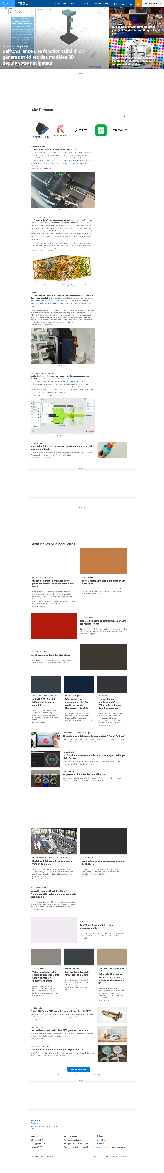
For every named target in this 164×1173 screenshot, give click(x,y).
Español (105, 1156)
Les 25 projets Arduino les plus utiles (50, 655)
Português (123, 1156)
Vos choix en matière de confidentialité (79, 1147)
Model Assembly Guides (71, 381)
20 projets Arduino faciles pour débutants (85, 774)
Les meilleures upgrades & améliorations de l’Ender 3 (103, 862)
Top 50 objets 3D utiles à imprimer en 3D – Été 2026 (103, 582)
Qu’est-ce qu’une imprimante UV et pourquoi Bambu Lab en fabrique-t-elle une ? (53, 583)
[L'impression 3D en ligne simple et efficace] (153, 3)
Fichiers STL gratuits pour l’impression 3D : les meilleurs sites (103, 622)
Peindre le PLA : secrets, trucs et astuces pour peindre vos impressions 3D (111, 979)
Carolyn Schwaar (38, 250)
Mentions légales (70, 1136)
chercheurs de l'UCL (58, 231)
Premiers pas (60, 3)
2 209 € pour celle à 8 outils (59, 303)
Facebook (103, 1136)
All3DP (86, 876)
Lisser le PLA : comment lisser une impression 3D (57, 1049)
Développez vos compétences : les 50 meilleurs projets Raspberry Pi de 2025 (76, 703)
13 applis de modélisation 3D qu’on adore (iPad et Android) (94, 736)
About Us (34, 1136)
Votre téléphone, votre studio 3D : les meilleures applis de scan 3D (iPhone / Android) (45, 976)
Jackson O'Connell (38, 1039)
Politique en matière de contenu (76, 1144)
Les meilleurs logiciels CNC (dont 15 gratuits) (77, 973)
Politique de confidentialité (74, 1140)
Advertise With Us (37, 1140)
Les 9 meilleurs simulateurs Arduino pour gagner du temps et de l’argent (94, 757)
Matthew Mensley (38, 169)
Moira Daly (36, 457)
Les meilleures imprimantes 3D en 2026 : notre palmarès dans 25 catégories (109, 703)
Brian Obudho (105, 1000)
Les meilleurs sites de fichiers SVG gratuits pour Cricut (60, 1030)
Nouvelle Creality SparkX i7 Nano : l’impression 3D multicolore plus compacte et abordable (53, 894)
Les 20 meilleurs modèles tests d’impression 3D (96, 926)
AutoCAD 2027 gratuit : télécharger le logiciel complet (44, 702)
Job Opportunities (38, 1144)
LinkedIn (102, 1144)
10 (99, 1075)
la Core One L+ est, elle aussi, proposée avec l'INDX (59, 160)
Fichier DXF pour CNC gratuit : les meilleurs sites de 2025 (61, 1011)
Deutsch (114, 1156)
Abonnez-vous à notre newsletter (112, 1147)
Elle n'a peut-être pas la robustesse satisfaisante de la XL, (54, 150)
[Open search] (123, 3)
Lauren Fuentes (37, 1019)
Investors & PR (36, 1147)
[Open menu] (131, 3)
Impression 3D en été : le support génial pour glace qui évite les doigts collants (62, 447)
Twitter (102, 1140)
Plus (86, 3)
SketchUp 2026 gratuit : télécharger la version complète (52, 862)
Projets (75, 3)
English (96, 1156)
